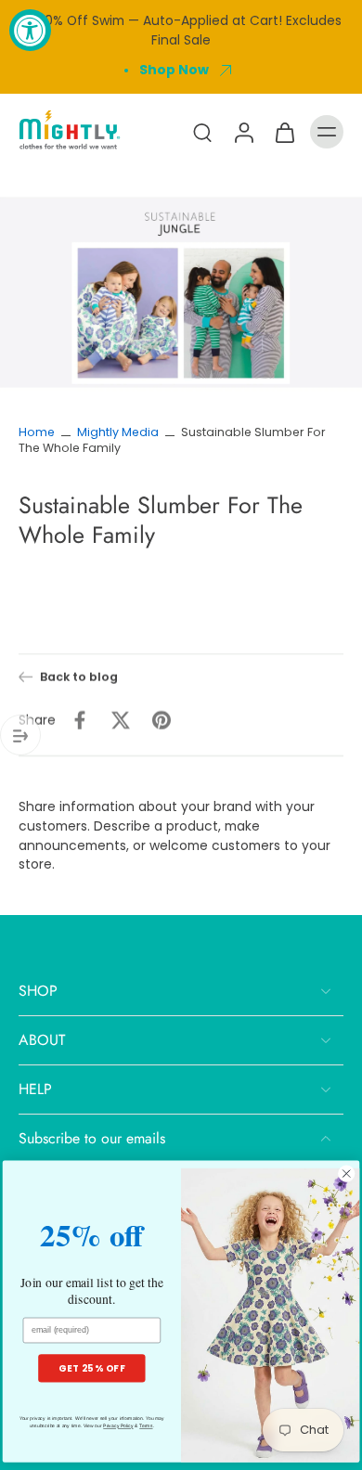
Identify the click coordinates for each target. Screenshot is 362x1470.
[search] (202, 131)
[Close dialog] (347, 1173)
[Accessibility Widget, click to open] (30, 30)
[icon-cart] (284, 131)
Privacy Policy (118, 1426)
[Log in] (243, 131)
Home (37, 432)
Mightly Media (118, 432)
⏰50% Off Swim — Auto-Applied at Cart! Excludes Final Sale (181, 30)
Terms (145, 1426)
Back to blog (79, 677)
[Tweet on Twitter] (120, 720)
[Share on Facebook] (79, 720)
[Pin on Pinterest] (161, 720)
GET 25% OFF (91, 1367)
